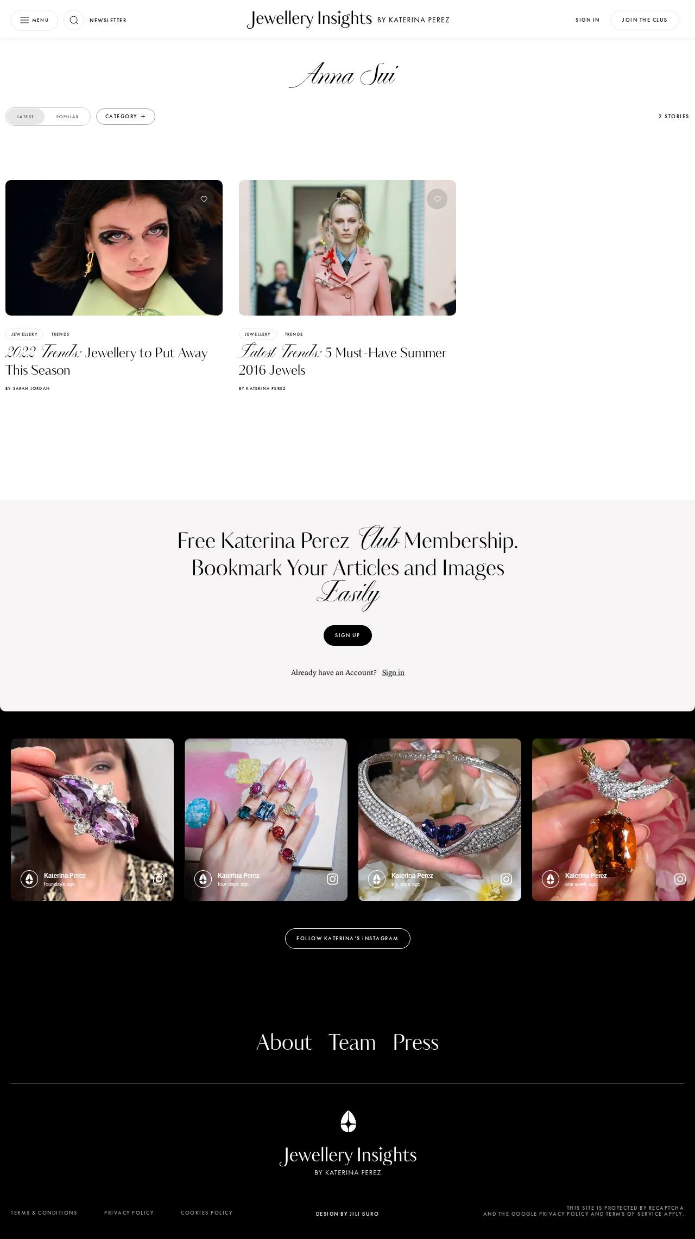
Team (352, 1043)
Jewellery (24, 334)
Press (416, 1043)
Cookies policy (206, 1212)
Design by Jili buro (348, 1213)
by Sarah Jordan (27, 388)
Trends (61, 334)
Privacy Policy (129, 1212)
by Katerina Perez (262, 388)
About (284, 1043)
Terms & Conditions (44, 1212)
